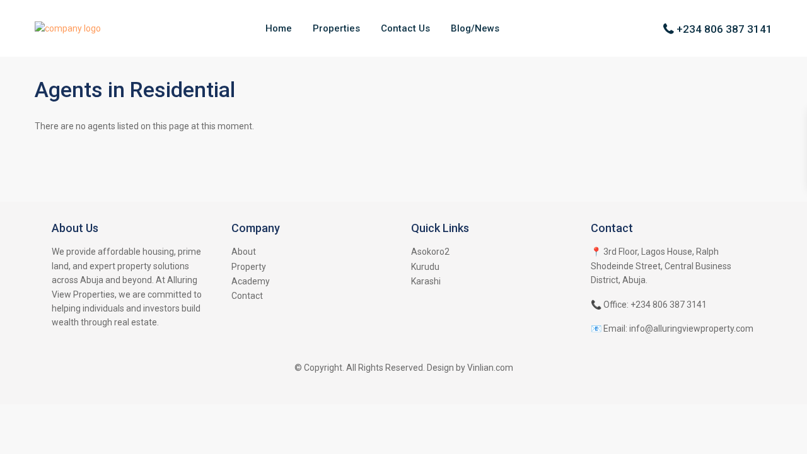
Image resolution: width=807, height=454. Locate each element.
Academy (250, 281)
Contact (247, 296)
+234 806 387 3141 (724, 29)
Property (248, 267)
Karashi (426, 281)
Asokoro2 (430, 252)
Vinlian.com (490, 368)
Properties (336, 28)
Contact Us (405, 28)
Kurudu (425, 267)
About (243, 252)
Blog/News (475, 28)
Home (278, 28)
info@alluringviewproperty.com (691, 328)
